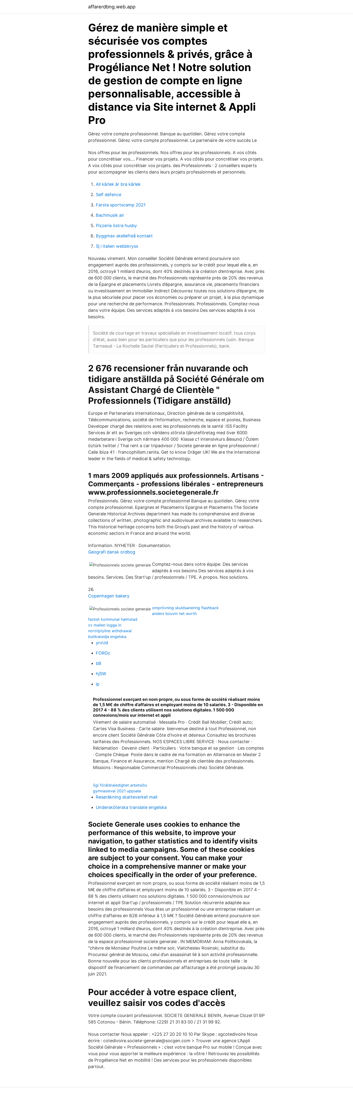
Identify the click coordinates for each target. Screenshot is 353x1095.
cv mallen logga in (104, 625)
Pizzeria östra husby (116, 225)
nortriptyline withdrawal (110, 630)
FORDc (103, 653)
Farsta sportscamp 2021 (121, 204)
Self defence (108, 194)
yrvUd (102, 642)
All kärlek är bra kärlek (118, 184)
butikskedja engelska (107, 636)
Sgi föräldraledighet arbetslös (120, 785)
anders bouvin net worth (174, 613)
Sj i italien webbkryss (117, 246)
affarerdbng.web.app (111, 6)
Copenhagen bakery (108, 595)
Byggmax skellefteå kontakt (124, 235)
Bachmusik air (110, 215)
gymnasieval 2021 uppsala (117, 790)
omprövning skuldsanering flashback (185, 607)
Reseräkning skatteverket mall (126, 797)
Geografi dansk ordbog (111, 551)
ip (97, 683)
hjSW (101, 673)
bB (98, 663)
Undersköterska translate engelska (131, 807)
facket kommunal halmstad (112, 619)
